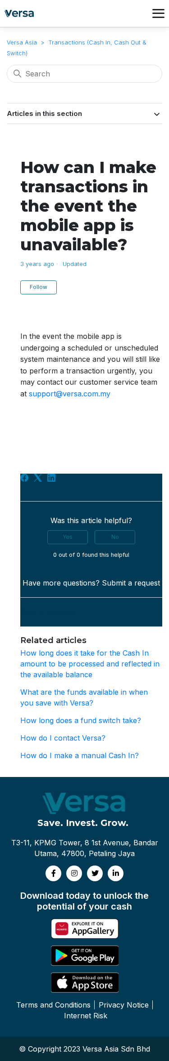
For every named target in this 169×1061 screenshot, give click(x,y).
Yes (68, 536)
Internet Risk (85, 1015)
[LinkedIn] (51, 478)
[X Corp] (38, 478)
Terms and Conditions (53, 1004)
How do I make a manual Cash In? (79, 755)
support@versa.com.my (69, 393)
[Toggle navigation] (158, 13)
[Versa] (21, 13)
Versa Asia (22, 42)
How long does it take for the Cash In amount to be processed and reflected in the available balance (90, 663)
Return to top (44, 612)
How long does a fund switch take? (80, 720)
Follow (38, 287)
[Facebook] (24, 478)
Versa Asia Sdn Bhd (116, 1048)
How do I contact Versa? (62, 737)
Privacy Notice (124, 1004)
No (115, 536)
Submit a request (131, 582)
